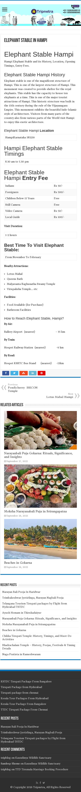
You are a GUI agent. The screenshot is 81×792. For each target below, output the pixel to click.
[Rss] (37, 783)
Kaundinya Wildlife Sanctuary (33, 757)
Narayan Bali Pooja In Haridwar (21, 592)
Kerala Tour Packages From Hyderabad (24, 698)
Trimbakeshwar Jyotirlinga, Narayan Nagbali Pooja (32, 597)
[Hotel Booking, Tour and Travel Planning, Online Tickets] (40, 14)
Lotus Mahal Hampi (59, 396)
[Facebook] (40, 783)
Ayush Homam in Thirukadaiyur (21, 612)
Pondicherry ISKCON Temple (23, 388)
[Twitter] (43, 783)
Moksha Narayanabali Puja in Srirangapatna (35, 511)
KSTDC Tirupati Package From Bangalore (26, 681)
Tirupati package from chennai (19, 692)
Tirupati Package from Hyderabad (21, 687)
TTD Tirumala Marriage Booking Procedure (41, 769)
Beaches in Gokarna (18, 562)
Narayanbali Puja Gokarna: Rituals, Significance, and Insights (39, 618)
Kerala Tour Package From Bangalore (23, 704)
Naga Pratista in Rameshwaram (21, 654)
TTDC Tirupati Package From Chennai (24, 709)
